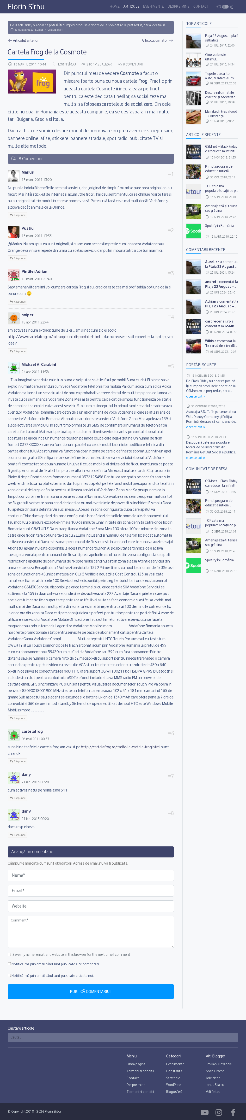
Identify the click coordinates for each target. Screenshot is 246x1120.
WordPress (173, 1085)
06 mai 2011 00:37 (35, 739)
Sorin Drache (215, 1071)
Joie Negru (213, 1078)
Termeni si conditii (140, 1071)
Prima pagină (136, 1064)
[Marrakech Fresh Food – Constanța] (193, 116)
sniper (27, 314)
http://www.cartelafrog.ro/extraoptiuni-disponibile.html (54, 336)
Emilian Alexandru (219, 1064)
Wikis (209, 341)
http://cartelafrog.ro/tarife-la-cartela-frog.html (120, 747)
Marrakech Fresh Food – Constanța (221, 113)
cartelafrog (32, 731)
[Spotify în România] (193, 231)
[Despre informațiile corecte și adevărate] (193, 98)
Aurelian (212, 261)
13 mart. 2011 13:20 (37, 180)
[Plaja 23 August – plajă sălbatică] (193, 41)
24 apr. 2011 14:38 (35, 372)
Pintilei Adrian (34, 271)
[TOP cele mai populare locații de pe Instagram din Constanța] (193, 191)
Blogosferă (174, 1092)
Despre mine (179, 6)
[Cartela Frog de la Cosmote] (193, 267)
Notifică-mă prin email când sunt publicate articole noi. (53, 975)
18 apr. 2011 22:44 (35, 322)
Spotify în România (219, 225)
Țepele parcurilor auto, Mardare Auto (219, 75)
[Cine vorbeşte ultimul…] (193, 60)
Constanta (174, 1071)
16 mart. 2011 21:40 (37, 279)
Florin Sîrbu (26, 6)
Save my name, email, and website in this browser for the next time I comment (71, 954)
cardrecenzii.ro (218, 321)
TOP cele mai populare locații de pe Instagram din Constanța (221, 193)
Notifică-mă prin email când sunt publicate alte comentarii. (56, 964)
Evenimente (153, 6)
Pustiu (28, 228)
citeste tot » (55, 30)
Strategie (173, 1078)
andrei (210, 281)
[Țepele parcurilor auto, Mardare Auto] (193, 79)
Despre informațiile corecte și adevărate (220, 94)
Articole (131, 6)
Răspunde (19, 215)
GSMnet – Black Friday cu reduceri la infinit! (221, 148)
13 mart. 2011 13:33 (37, 236)
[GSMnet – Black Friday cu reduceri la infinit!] (193, 151)
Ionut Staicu (215, 1085)
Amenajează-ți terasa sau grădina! (221, 208)
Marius (28, 172)
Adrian (210, 301)
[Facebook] (205, 1112)
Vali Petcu (213, 1092)
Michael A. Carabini (39, 364)
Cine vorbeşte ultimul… (215, 57)
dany (26, 774)
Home (115, 6)
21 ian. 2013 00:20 (35, 782)
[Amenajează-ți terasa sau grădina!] (193, 211)
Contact (201, 6)
